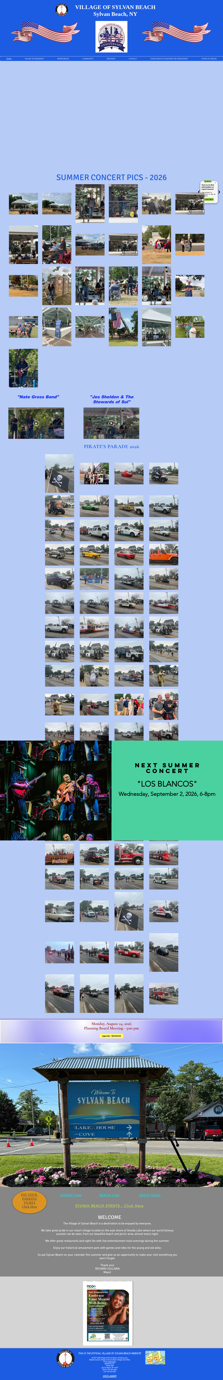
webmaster (112, 1362)
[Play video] (36, 423)
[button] (63, 58)
